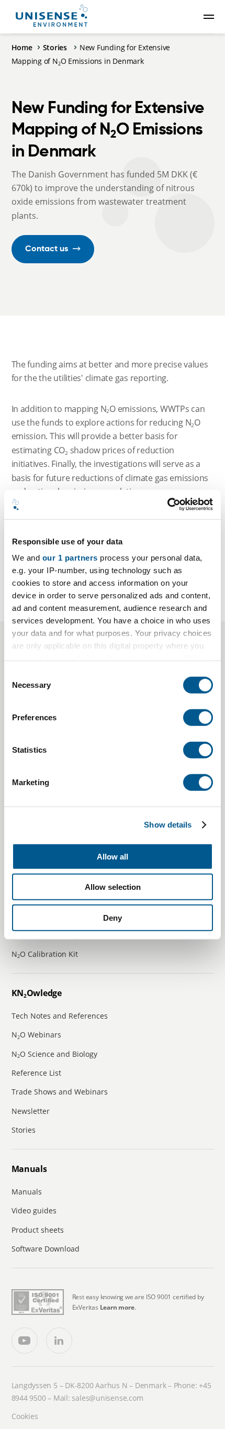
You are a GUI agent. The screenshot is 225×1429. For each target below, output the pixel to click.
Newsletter (31, 1111)
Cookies (25, 1416)
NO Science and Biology (54, 1054)
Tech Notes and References (60, 1016)
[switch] (198, 717)
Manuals (27, 1192)
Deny (112, 917)
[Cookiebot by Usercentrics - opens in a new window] (167, 504)
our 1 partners (70, 557)
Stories (56, 47)
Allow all (112, 856)
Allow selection (113, 887)
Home (22, 47)
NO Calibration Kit (45, 954)
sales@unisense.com (107, 1398)
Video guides (34, 1210)
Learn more (117, 1307)
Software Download (46, 1249)
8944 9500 (29, 1398)
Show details (168, 824)
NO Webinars (36, 1035)
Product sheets (38, 1230)
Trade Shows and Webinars (60, 1092)
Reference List (36, 1073)
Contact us (46, 249)
